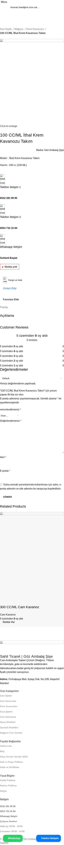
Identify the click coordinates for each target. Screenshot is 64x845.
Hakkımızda (6, 746)
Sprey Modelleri (7, 722)
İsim (3, 457)
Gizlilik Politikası (8, 780)
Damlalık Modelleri (9, 727)
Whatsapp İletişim (8, 816)
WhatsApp (13, 838)
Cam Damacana (8, 717)
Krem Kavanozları (9, 706)
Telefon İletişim (49, 838)
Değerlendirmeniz (10, 420)
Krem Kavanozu (35, 29)
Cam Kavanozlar (8, 701)
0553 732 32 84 (8, 228)
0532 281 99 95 (8, 198)
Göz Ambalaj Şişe (54, 150)
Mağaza (19, 29)
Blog (2, 751)
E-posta (5, 470)
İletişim (3, 791)
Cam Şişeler (6, 695)
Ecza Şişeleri (6, 711)
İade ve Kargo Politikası (11, 762)
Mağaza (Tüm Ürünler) (11, 733)
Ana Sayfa (6, 29)
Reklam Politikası (8, 785)
